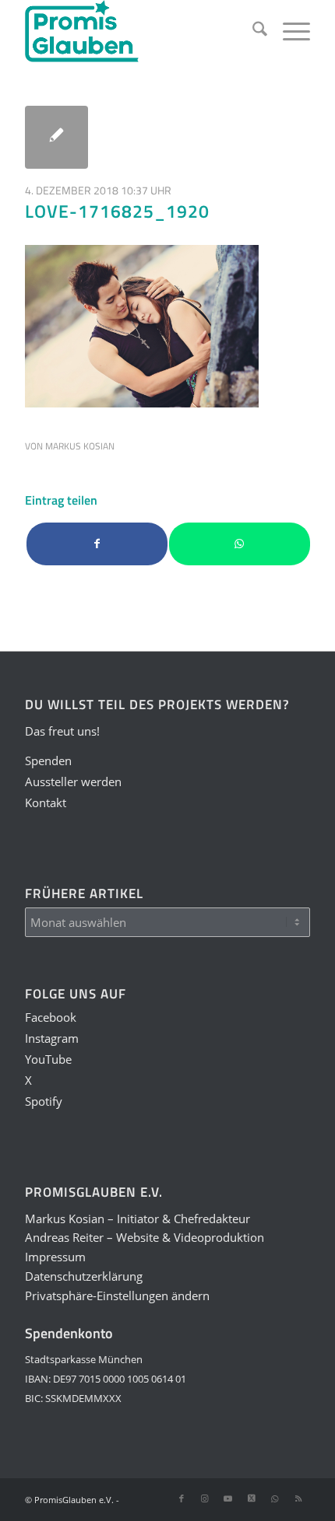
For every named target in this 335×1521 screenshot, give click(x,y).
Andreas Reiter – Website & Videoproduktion (144, 1237)
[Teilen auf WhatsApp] (239, 544)
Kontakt (45, 802)
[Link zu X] (251, 1498)
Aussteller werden (73, 781)
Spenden (48, 760)
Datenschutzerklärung (84, 1276)
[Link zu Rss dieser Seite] (298, 1498)
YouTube (48, 1059)
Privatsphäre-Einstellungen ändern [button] (117, 1295)
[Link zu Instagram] (205, 1498)
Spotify (43, 1101)
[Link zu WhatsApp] (275, 1498)
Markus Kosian (80, 446)
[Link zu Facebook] (181, 1498)
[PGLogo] (138, 31)
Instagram (52, 1038)
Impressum (55, 1256)
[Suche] (252, 31)
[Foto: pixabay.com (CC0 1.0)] (56, 137)
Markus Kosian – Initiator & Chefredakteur (137, 1218)
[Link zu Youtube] (228, 1498)
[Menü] (288, 31)
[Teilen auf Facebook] (97, 544)
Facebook (50, 1017)
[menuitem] (252, 31)
